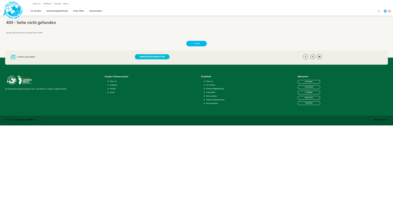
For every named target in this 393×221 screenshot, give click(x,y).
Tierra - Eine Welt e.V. (27, 120)
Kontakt (57, 4)
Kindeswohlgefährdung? (57, 11)
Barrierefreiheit (212, 103)
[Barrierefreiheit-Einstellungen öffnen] (385, 11)
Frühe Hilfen (78, 11)
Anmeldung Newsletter (152, 57)
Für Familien (35, 11)
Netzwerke (309, 82)
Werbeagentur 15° (381, 120)
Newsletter (309, 98)
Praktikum (47, 4)
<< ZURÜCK (196, 43)
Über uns (37, 4)
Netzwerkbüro (95, 11)
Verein (66, 4)
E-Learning (308, 92)
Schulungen (309, 87)
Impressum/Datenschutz (215, 100)
